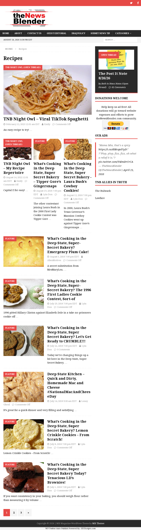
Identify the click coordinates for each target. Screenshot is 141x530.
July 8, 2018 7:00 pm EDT (63, 444)
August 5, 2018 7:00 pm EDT (64, 256)
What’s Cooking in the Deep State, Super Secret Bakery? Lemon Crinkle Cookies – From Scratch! (68, 430)
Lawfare (100, 198)
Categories (122, 33)
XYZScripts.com (88, 528)
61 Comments (119, 87)
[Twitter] (131, 3)
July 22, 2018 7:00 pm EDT (63, 346)
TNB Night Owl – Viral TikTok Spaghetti (45, 119)
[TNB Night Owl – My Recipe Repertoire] (17, 149)
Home (6, 33)
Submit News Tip (100, 33)
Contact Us (34, 33)
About (18, 33)
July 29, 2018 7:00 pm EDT (63, 303)
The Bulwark (103, 191)
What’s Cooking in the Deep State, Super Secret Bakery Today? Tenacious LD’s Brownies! (66, 473)
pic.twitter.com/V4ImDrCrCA (116, 161)
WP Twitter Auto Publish (56, 528)
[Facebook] (138, 3)
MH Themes (98, 523)
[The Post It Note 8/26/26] (116, 60)
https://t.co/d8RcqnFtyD (113, 149)
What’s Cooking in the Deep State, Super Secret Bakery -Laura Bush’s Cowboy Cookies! (77, 177)
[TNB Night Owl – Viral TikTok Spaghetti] (47, 90)
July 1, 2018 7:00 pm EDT (63, 487)
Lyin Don (47, 194)
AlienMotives (54, 260)
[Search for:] (120, 39)
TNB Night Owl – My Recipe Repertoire (16, 168)
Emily (47, 124)
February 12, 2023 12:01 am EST (23, 124)
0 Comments (63, 349)
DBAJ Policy (78, 33)
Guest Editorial (56, 33)
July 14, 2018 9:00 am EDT (63, 401)
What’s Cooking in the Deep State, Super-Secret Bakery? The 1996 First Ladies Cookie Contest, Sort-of (69, 290)
